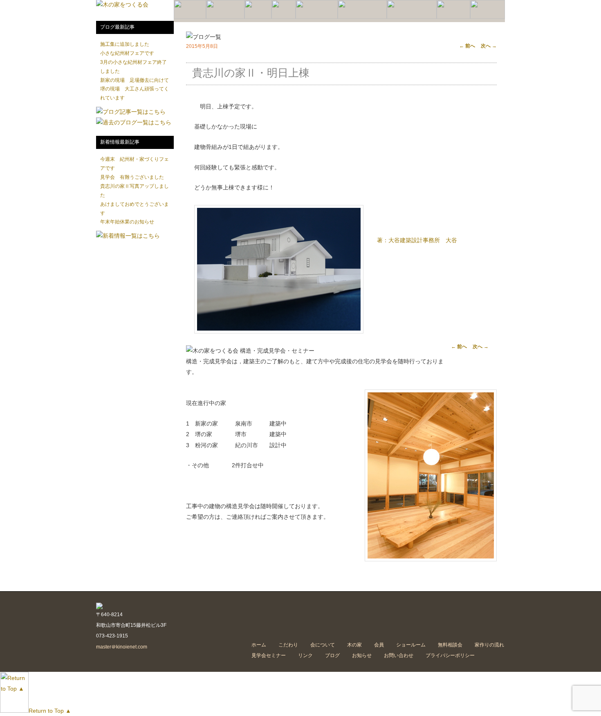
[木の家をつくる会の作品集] (257, 17)
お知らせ (362, 655)
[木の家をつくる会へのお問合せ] (487, 17)
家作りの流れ (489, 645)
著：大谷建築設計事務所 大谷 (417, 240)
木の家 (354, 645)
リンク (305, 655)
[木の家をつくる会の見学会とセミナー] (412, 17)
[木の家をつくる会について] (225, 17)
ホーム (258, 645)
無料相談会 (450, 645)
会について (322, 645)
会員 (379, 645)
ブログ (332, 655)
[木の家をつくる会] (122, 4)
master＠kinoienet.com (121, 647)
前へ (467, 46)
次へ (489, 46)
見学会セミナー (268, 655)
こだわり (288, 645)
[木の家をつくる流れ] (362, 17)
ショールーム (411, 645)
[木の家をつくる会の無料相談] (453, 17)
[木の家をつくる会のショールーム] (317, 17)
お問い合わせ (398, 655)
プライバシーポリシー (450, 655)
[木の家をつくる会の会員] (283, 17)
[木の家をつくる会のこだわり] (190, 17)
